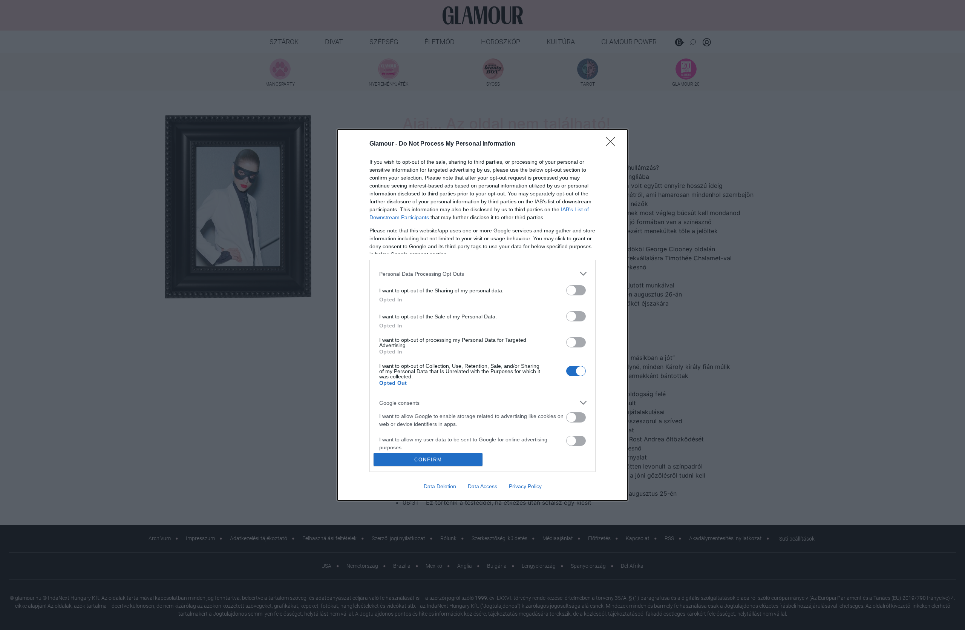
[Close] (613, 144)
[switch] (576, 290)
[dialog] (482, 315)
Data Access (482, 486)
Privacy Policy (525, 486)
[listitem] (482, 274)
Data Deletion (440, 486)
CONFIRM (428, 460)
